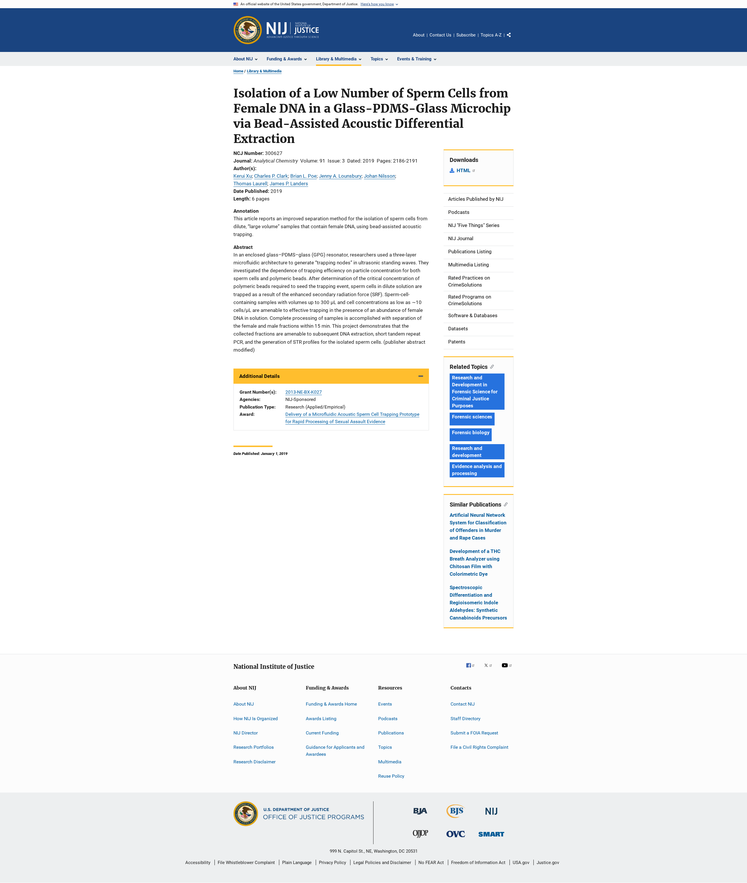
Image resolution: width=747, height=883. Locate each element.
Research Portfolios (253, 747)
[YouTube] (507, 669)
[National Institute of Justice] (491, 815)
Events (385, 704)
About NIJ (243, 704)
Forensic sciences (472, 417)
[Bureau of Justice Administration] (420, 815)
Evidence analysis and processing (477, 469)
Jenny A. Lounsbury (340, 176)
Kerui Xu (242, 176)
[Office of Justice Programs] (247, 30)
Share (513, 39)
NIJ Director (245, 733)
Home (238, 71)
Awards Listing (321, 718)
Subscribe (466, 35)
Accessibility (197, 862)
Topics (385, 747)
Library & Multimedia (264, 71)
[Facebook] (472, 669)
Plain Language (297, 862)
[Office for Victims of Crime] (455, 838)
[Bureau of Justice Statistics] (455, 819)
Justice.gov (548, 862)
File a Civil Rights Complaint (479, 747)
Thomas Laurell (250, 183)
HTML (464, 170)
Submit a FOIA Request (474, 733)
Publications (391, 733)
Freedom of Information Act (478, 862)
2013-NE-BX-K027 (303, 392)
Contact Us (440, 35)
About (419, 35)
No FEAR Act (431, 862)
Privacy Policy (332, 862)
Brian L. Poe (303, 176)
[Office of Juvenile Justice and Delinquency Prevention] (420, 839)
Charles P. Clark (271, 176)
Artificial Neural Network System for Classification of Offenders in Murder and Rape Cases (478, 526)
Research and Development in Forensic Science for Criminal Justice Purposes (475, 392)
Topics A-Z (491, 35)
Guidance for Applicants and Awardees (335, 750)
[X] (490, 669)
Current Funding (322, 733)
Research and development (467, 451)
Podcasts (387, 718)
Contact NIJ (463, 704)
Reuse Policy (391, 776)
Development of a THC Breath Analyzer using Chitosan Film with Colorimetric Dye (475, 562)
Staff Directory (466, 718)
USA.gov (521, 862)
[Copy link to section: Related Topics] (491, 366)
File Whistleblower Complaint (246, 862)
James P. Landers (289, 183)
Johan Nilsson (379, 176)
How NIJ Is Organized (255, 718)
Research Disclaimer (254, 761)
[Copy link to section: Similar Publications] (504, 504)
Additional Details (259, 376)
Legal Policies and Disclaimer (382, 862)
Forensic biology (470, 432)
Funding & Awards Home (331, 704)
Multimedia (390, 761)
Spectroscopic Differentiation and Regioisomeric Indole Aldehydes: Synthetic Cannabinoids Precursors (478, 602)
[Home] (293, 30)
